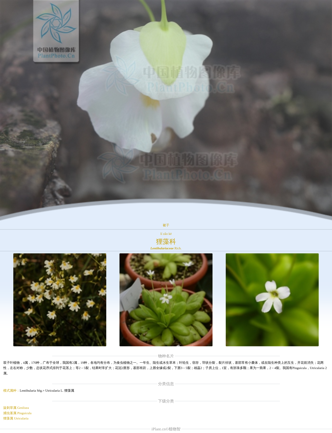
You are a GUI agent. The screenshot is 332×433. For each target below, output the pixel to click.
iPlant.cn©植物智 (166, 429)
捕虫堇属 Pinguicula (17, 413)
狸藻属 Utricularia (15, 418)
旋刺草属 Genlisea (16, 408)
